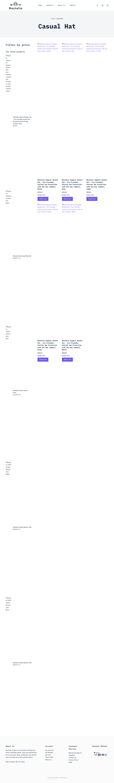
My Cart (48, 755)
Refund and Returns (75, 753)
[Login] (102, 5)
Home (40, 5)
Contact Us (72, 757)
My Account (49, 750)
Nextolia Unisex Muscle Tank (22, 527)
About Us (61, 5)
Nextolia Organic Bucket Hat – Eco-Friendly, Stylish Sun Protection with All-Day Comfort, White (72, 345)
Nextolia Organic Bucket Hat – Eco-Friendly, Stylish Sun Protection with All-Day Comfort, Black (47, 184)
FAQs (70, 762)
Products (49, 5)
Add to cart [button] (43, 199)
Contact (72, 5)
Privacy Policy (73, 760)
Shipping (72, 755)
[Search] (97, 5)
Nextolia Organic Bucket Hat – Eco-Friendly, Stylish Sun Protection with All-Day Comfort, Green (47, 345)
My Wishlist (49, 752)
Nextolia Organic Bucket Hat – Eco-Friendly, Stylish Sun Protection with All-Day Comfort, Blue (72, 184)
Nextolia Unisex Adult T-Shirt (21, 392)
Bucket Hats (41, 195)
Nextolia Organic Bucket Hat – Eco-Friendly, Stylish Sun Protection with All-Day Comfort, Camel (96, 184)
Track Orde (49, 757)
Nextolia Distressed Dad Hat (22, 256)
